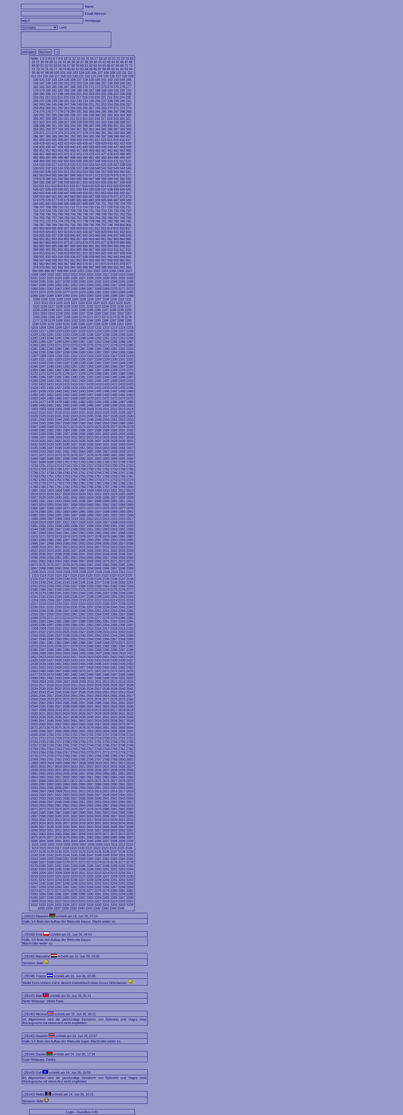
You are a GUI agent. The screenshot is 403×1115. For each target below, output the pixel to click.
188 (97, 90)
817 (128, 228)
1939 (97, 526)
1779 (66, 483)
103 (75, 72)
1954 (113, 529)
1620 (42, 441)
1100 (44, 299)
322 (35, 122)
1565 (121, 423)
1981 (121, 536)
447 (116, 147)
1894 (50, 515)
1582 (50, 430)
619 (91, 186)
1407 (105, 380)
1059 (129, 285)
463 (116, 150)
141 (104, 79)
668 (97, 196)
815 (116, 228)
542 (110, 168)
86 (95, 69)
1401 (58, 380)
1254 (129, 338)
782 (110, 221)
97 (42, 72)
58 (73, 65)
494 (110, 157)
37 (82, 62)
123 (93, 76)
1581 (42, 430)
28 (42, 62)
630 (60, 189)
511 (116, 161)
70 (126, 65)
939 (91, 256)
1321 (42, 359)
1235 (82, 334)
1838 (121, 497)
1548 (90, 419)
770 (35, 221)
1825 (121, 494)
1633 (42, 444)
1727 (66, 469)
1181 (66, 320)
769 (128, 218)
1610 (66, 437)
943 (116, 256)
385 (128, 133)
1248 (82, 338)
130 (35, 79)
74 (42, 69)
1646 (42, 448)
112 (129, 72)
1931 (34, 526)
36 (77, 62)
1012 (66, 274)
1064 (66, 288)
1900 (97, 515)
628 (48, 189)
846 (110, 235)
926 (110, 253)
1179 (51, 320)
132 (48, 79)
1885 (82, 511)
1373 (42, 373)
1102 (59, 299)
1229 (34, 334)
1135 (112, 306)
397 (104, 136)
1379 (90, 373)
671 (116, 196)
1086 (34, 295)
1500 (121, 405)
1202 (128, 324)
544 (122, 168)
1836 (105, 497)
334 (110, 122)
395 (91, 136)
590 (110, 179)
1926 (97, 522)
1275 (90, 345)
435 (42, 147)
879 (116, 242)
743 (66, 214)
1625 (82, 441)
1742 (82, 472)
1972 (50, 536)
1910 (74, 518)
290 (35, 115)
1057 (113, 285)
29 (46, 62)
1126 (43, 306)
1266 (121, 341)
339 (42, 125)
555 (91, 171)
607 (116, 182)
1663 (74, 451)
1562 (97, 423)
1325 (74, 359)
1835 (97, 497)
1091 (74, 295)
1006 (120, 271)
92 (122, 69)
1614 (97, 437)
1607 (42, 437)
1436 (129, 387)
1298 (66, 352)
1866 (34, 508)
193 (128, 90)
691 (42, 203)
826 (85, 232)
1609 (58, 437)
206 (110, 94)
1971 (42, 536)
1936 (74, 526)
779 (91, 221)
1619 (34, 441)
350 (110, 125)
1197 (89, 324)
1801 (34, 490)
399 (116, 136)
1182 (74, 320)
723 (42, 210)
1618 (129, 437)
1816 (50, 494)
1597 (66, 433)
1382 (113, 373)
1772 (113, 480)
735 (116, 210)
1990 (90, 540)
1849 (105, 501)
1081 (97, 292)
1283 (50, 349)
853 (54, 239)
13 (78, 58)
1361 (50, 370)
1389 (66, 377)
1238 (105, 334)
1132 (89, 306)
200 (73, 94)
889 (79, 246)
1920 (50, 522)
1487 (121, 402)
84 (86, 69)
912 (122, 249)
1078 (74, 292)
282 (85, 111)
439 (66, 147)
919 (66, 253)
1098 (129, 295)
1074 (42, 292)
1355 (105, 366)
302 (110, 115)
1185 (97, 320)
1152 (43, 313)
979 (42, 267)
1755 (82, 476)
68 (117, 65)
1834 (90, 497)
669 (104, 196)
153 (79, 83)
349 (104, 125)
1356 (113, 366)
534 (60, 168)
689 (128, 200)
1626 (90, 441)
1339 (82, 363)
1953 (105, 529)
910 (110, 249)
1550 (105, 419)
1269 (42, 345)
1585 (74, 430)
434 (35, 147)
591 (116, 179)
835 (42, 235)
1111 (128, 299)
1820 (82, 494)
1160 (105, 313)
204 (97, 94)
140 (97, 79)
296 (73, 115)
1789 (42, 487)
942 (110, 256)
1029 (97, 278)
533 (54, 168)
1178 (43, 320)
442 (85, 147)
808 (73, 228)
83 (82, 69)
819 (42, 232)
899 (42, 249)
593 (128, 179)
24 (127, 58)
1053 (82, 285)
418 (35, 143)
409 (79, 140)
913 (128, 249)
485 (54, 157)
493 (104, 157)
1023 (50, 278)
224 (122, 97)
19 (105, 58)
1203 (34, 327)
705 (128, 203)
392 (73, 136)
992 (122, 267)
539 (91, 168)
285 (104, 111)
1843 (58, 501)
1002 (88, 271)
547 (42, 171)
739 (42, 214)
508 (97, 161)
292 (48, 115)
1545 (66, 419)
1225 (105, 331)
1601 (97, 433)
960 (122, 260)
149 (54, 83)
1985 (50, 540)
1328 (97, 359)
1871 (74, 508)
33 (64, 62)
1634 (50, 444)
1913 (97, 518)
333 (104, 122)
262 (60, 108)
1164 (36, 317)
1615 (105, 437)
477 (104, 154)
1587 (90, 430)
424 (73, 143)
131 (42, 79)
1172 (97, 317)
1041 (90, 281)
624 (122, 186)
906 (85, 249)
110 (118, 72)
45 (117, 62)
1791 (58, 487)
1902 (113, 515)
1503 (42, 409)
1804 (58, 490)
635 (91, 189)
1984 (42, 540)
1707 (113, 462)
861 (104, 239)
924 (97, 253)
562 (35, 175)
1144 (82, 310)
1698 (42, 462)
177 (128, 87)
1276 (97, 345)
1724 (42, 469)
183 (66, 90)
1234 (74, 334)
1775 (34, 483)
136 (73, 79)
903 (66, 249)
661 (54, 196)
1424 (34, 387)
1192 (50, 324)
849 (128, 235)
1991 (97, 540)
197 (54, 94)
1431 (90, 387)
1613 (90, 437)
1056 (105, 285)
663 (66, 196)
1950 (82, 529)
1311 (66, 356)
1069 (105, 288)
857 (79, 239)
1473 (113, 398)
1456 (82, 395)
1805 (66, 490)
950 (60, 260)
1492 (58, 405)
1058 (121, 285)
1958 (42, 533)
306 (35, 118)
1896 (66, 515)
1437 (34, 391)
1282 (42, 349)
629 (54, 189)
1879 (34, 511)
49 (33, 65)
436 (48, 147)
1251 (105, 338)
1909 (66, 518)
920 (73, 253)
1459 (105, 395)
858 (85, 239)
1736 (34, 472)
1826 (129, 494)
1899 (90, 515)
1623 (66, 441)
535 (66, 168)
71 (130, 65)
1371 (129, 370)
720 (122, 207)
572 (97, 175)
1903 (121, 515)
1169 (74, 317)
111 (124, 72)
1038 (66, 281)
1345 (129, 363)
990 (110, 267)
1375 (58, 373)
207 (116, 94)
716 (97, 207)
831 (116, 232)
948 (48, 260)
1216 (34, 331)
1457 (90, 395)
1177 (36, 320)
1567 (34, 426)
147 (42, 83)
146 (35, 83)
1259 (66, 341)
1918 (34, 522)
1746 (113, 472)
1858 (74, 504)
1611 (74, 437)
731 (91, 210)
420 (48, 143)
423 (66, 143)
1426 (50, 387)
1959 (50, 533)
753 (128, 214)
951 (66, 260)
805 (54, 228)
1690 (82, 458)
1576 (105, 426)
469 (54, 154)
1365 (82, 370)
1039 (74, 281)
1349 (58, 366)
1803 (50, 490)
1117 (74, 302)
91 (117, 69)
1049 (50, 285)
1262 (90, 341)
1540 (129, 416)
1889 (113, 511)
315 (91, 118)
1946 (50, 529)
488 (73, 157)
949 (54, 260)
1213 (113, 327)
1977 (90, 536)
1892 (34, 515)
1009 (42, 274)
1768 (82, 480)
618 (85, 186)
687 (116, 200)
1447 (113, 391)
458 (85, 150)
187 (91, 90)
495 (116, 157)
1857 (66, 504)
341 (54, 125)
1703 (82, 462)
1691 (90, 458)
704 (122, 203)
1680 (105, 455)
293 (54, 115)
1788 (34, 487)
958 (110, 260)
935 (66, 256)
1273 (74, 345)
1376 (66, 373)
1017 (105, 274)
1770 (97, 480)
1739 (58, 472)
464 (122, 150)
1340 (90, 363)
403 (42, 140)
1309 (50, 356)
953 (79, 260)
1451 (42, 395)
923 (91, 253)
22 (118, 58)
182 (60, 90)
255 (116, 104)
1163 (128, 313)
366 (110, 129)
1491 (50, 405)
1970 (34, 536)
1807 (82, 490)
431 (116, 143)
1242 (34, 338)
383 (116, 133)
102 (69, 72)
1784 (105, 483)
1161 (112, 313)
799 (116, 225)
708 (48, 207)
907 (91, 249)
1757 (97, 476)
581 (54, 179)
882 (35, 246)
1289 (97, 349)
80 (69, 69)
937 (79, 256)
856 (73, 239)
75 (46, 69)
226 (35, 101)
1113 (44, 302)
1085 (129, 292)
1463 (34, 398)
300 (97, 115)
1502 (34, 409)
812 (97, 228)
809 (79, 228)
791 (66, 225)
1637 (74, 444)
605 (104, 182)
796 (97, 225)
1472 (105, 398)
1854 (42, 504)
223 (116, 97)
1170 (82, 317)
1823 (105, 494)
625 (128, 186)
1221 (74, 331)
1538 (113, 416)
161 (128, 83)
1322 (50, 359)
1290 (105, 349)
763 (91, 218)
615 (66, 186)
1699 (50, 462)
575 (116, 175)
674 (35, 200)
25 (131, 58)
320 (122, 118)
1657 (129, 448)
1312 (74, 356)
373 (54, 133)
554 (85, 171)
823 (66, 232)
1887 (97, 511)
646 (60, 193)
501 (54, 161)
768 (122, 218)
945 (128, 256)
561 (128, 171)
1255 (34, 341)
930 (35, 256)
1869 (58, 508)
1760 (121, 476)
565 (54, 175)
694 (60, 203)
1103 (67, 299)
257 (128, 104)
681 (79, 200)
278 (60, 111)
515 (42, 164)
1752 (58, 476)
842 (85, 235)
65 (104, 65)
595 (42, 182)
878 (110, 242)
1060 (34, 288)
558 (110, 171)
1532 (66, 416)
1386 (42, 377)
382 (110, 133)
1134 (105, 306)
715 (91, 207)
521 (79, 164)
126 (112, 76)
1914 (105, 518)
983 (66, 267)
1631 (129, 441)
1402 (66, 380)
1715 (74, 465)
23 (122, 58)
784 (122, 221)
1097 (121, 295)
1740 (66, 472)
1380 (97, 373)
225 (128, 97)
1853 (34, 504)
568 (73, 175)
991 (116, 267)
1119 (89, 302)
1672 (42, 455)
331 (91, 122)
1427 (58, 387)
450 (35, 150)
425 (79, 143)
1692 (97, 458)
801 (128, 225)
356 (48, 129)
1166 (51, 317)
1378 (82, 373)
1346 (34, 366)
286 (110, 111)
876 (97, 242)
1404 (82, 380)
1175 (120, 317)
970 (85, 264)
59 (77, 65)
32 (60, 62)
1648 (58, 448)
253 (104, 104)
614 (60, 186)
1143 (74, 310)
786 (35, 225)
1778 (58, 483)
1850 (113, 501)
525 (104, 164)
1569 (50, 426)
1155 (66, 313)
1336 (58, 363)
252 (97, 104)
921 (79, 253)
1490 (42, 405)
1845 (74, 501)
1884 (74, 511)
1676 (74, 455)
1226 (113, 331)
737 (128, 210)
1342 (105, 363)
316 (97, 118)
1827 (34, 497)
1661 (58, 451)
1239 (113, 334)
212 (47, 97)
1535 (90, 416)
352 (122, 125)
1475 (129, 398)
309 (54, 118)
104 (81, 72)
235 (91, 101)
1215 (129, 327)
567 (66, 175)
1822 (97, 494)
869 (54, 242)
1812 (121, 490)
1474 (121, 398)
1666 (97, 451)
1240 (121, 334)
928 (122, 253)
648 (73, 193)
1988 (74, 540)
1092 (82, 295)
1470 (90, 398)
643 (42, 193)
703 (116, 203)
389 (54, 136)
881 (128, 242)
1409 (121, 380)
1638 (82, 444)
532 (48, 168)
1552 (121, 419)
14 (83, 58)
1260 (74, 341)
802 (35, 228)
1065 (74, 288)
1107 (98, 299)
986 (85, 267)
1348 (50, 366)
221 (103, 97)
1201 (120, 324)
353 (128, 125)
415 (116, 140)
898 (35, 249)
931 (42, 256)
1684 (34, 458)
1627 (97, 441)
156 (97, 83)
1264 (105, 341)
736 (122, 210)
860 (97, 239)
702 (110, 203)
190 (110, 90)
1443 (82, 391)
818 (35, 232)
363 (91, 129)
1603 (113, 433)
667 (91, 196)
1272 (66, 345)
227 (42, 101)
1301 (90, 352)
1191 (43, 324)
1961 (66, 533)
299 (91, 115)
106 (93, 72)
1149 (120, 310)
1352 (82, 366)
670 (110, 196)
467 (42, 154)
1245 (58, 338)
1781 (82, 483)
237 (104, 101)
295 (66, 115)
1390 (74, 377)
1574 (90, 426)
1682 (121, 455)
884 (48, 246)
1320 (34, 359)
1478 (50, 402)
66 (108, 65)
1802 (42, 490)
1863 (113, 504)
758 (60, 218)
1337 (66, 363)
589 (104, 179)
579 (42, 179)
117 (57, 76)
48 (130, 62)
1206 (58, 327)
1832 (74, 497)
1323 (58, 359)
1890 (121, 511)
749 (104, 214)
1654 (105, 448)
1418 (90, 384)
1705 (97, 462)
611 (41, 186)
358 (60, 129)
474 (85, 154)
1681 (113, 455)
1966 (105, 533)
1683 (129, 455)
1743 (90, 472)
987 (91, 267)
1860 (90, 504)
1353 (90, 366)
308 (48, 118)
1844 (66, 501)
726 (60, 210)
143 (116, 79)
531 (42, 168)
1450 (34, 395)
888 (73, 246)
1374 (50, 373)
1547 (82, 419)
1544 (58, 419)
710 (60, 207)
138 (85, 79)
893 (104, 246)
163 (42, 87)
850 (35, 239)
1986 (58, 540)
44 (113, 62)
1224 (97, 331)
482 (35, 157)
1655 (113, 448)
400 (122, 136)
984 (73, 267)
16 (92, 58)
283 (91, 111)
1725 (50, 469)
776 (73, 221)
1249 (90, 338)
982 (60, 267)
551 (66, 171)
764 (97, 218)
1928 (113, 522)
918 (60, 253)
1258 (58, 341)
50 (38, 65)
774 (60, 221)
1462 (129, 395)
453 (54, 150)
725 (54, 210)
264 (73, 108)
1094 (97, 295)
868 (48, 242)
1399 (42, 380)
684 (97, 200)
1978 (97, 536)
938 (85, 256)
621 (103, 186)
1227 (121, 331)
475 (91, 154)
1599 (82, 433)
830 (110, 232)
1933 (50, 526)
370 (35, 133)
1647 (50, 448)
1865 (129, 504)
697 (79, 203)
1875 (105, 508)
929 (128, 253)
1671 (34, 455)
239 (116, 101)
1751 (50, 476)
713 (78, 207)
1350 (66, 366)
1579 (129, 426)
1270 (50, 345)
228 (48, 101)
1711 (42, 465)
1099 (36, 299)
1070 (113, 288)
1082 (105, 292)
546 (35, 171)
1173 (105, 317)
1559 (74, 423)
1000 (72, 271)
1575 (97, 426)
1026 (74, 278)
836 (48, 235)
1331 (121, 359)
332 (97, 122)
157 (104, 83)
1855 (50, 504)
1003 (96, 271)
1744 (97, 472)
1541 (34, 419)
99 (51, 72)
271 (116, 108)
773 (54, 221)
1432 (97, 387)
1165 (43, 317)
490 (85, 157)
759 (66, 218)
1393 (97, 377)
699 (91, 203)
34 (69, 62)
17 (96, 58)
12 (74, 58)
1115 (59, 302)
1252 (113, 338)
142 (110, 79)
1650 (74, 448)
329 (79, 122)
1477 (42, 402)
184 (73, 90)
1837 (113, 497)
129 (130, 76)
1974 (66, 536)
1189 (128, 320)
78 (60, 69)
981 (54, 267)
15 (87, 58)
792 (73, 225)
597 (54, 182)
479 (116, 154)
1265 (113, 341)
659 (42, 196)
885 (54, 246)
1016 (97, 274)
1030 (105, 278)
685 (104, 200)
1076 (58, 292)
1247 (74, 338)
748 (97, 214)
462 (110, 150)
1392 (90, 377)
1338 (74, 363)
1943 (129, 526)
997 (53, 271)
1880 (42, 511)
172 (97, 87)
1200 (112, 324)
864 (122, 239)
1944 (34, 529)
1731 (97, 469)
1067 (90, 288)
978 (35, 267)
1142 (66, 310)
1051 (66, 285)
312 (72, 118)
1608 (50, 437)
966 (60, 264)
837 (54, 235)
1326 (82, 359)
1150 (128, 310)
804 (48, 228)
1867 (42, 508)
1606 (34, 437)
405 (54, 140)
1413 (50, 384)
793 (79, 225)
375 (66, 133)
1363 (66, 370)
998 (59, 271)
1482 (82, 402)
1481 (74, 402)
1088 (50, 295)
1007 (128, 271)
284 (97, 111)
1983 (34, 540)
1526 (121, 412)
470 (60, 154)
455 (66, 150)
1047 (34, 285)
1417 (82, 384)
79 (64, 69)
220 (97, 97)
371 (42, 133)
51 (42, 65)
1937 (82, 526)
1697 (34, 462)
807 (66, 228)
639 (116, 189)
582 (60, 179)
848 (122, 235)
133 (54, 79)
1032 (121, 278)
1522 (90, 412)
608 (122, 182)
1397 (129, 377)
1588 (97, 430)
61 (86, 65)
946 (35, 260)
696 (73, 203)
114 (39, 76)
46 (122, 62)
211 (41, 97)
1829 (50, 497)
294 (60, 115)
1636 (66, 444)
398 (110, 136)
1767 (74, 480)
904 (73, 249)
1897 (74, 515)
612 (47, 186)
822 (60, 232)
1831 (66, 497)
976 (122, 264)
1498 (105, 405)
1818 (66, 494)
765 (104, 218)
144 (122, 79)
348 (97, 125)
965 (54, 264)
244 (48, 104)
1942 (121, 526)
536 (73, 168)
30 (51, 62)
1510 (98, 409)
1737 (42, 472)
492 (97, 157)
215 (66, 97)
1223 (90, 331)
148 (48, 83)
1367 (97, 370)
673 (128, 196)
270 (110, 108)
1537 (105, 416)
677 (54, 200)
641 (128, 189)
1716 (82, 465)
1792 (66, 487)
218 (85, 97)
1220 (66, 331)
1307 (34, 356)
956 (97, 260)
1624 (74, 441)
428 (97, 143)
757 (54, 218)
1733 (113, 469)
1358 (129, 366)
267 (91, 108)
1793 (74, 487)
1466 (58, 398)
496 (122, 157)
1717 (90, 465)
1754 (74, 476)
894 (110, 246)
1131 (82, 306)
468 (48, 154)
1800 (129, 487)
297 (79, 115)
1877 (121, 508)
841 (79, 235)
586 (85, 179)
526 (110, 164)
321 (128, 118)
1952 (97, 529)
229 (54, 101)
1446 (105, 391)
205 (104, 94)
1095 (105, 295)
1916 (121, 518)
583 (66, 179)
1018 (113, 274)
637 (104, 189)
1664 (82, 451)
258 (35, 108)
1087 (42, 295)
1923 (74, 522)
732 (97, 210)
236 (97, 101)
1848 (97, 501)
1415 (66, 384)
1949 (74, 529)
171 (91, 87)
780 (97, 221)
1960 (58, 533)
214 (60, 97)
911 (116, 249)
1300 (82, 352)
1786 (121, 483)
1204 (42, 327)
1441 (66, 391)
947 (42, 260)
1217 (42, 331)
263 (66, 108)
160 (122, 83)
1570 (58, 426)
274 (35, 111)
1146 (97, 310)
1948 (66, 529)
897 (128, 246)
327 (66, 122)
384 (122, 133)
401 (128, 136)
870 (60, 242)
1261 (82, 341)
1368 (105, 370)
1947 (58, 529)
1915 (113, 518)
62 (91, 65)
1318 (121, 356)
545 (128, 168)
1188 (120, 320)
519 (66, 164)
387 (42, 136)
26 (33, 62)
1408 (113, 380)
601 (79, 182)
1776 (42, 483)
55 (60, 65)
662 (60, 196)
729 (79, 210)
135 (66, 79)
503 (66, 161)
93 (126, 69)
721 (128, 207)
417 (128, 140)
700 (97, 203)
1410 (129, 380)
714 (85, 207)
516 (48, 164)
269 (104, 108)
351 (116, 125)
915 (42, 253)
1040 (82, 281)
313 (78, 118)
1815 (42, 494)
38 (86, 62)
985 (79, 267)
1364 (74, 370)
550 (60, 171)
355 (42, 129)
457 (79, 150)
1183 (82, 320)
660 (48, 196)
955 (91, 260)
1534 (82, 416)
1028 (90, 278)
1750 (42, 476)
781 (104, 221)
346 (85, 125)
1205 (50, 327)
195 (42, 94)
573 (104, 175)
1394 (105, 377)
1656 (121, 448)
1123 (119, 302)
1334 (42, 363)
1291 (113, 349)
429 (104, 143)
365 (104, 129)
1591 (121, 430)
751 (116, 214)
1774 (129, 480)
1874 (97, 508)
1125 (36, 306)
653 (104, 193)
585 (79, 179)
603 (91, 182)
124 (99, 76)
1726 (58, 469)
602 (85, 182)
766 (110, 218)
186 (85, 90)
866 (35, 242)
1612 (82, 437)
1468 (74, 398)
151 (66, 83)
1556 (50, 423)
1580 (34, 430)
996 (47, 271)
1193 (58, 324)
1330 (113, 359)
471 (66, 154)
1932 (42, 526)
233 (79, 101)
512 (122, 161)
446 (110, 147)
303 (116, 115)
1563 (105, 423)
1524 (105, 412)
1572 (74, 426)
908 (97, 249)
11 (69, 58)
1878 (129, 508)
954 (85, 260)
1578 (121, 426)
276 (48, 111)
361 (79, 129)
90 (113, 69)
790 (60, 225)
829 (104, 232)
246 (60, 104)
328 (73, 122)
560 (122, 171)
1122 (111, 302)
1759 (113, 476)
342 (60, 125)
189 (104, 90)
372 (48, 133)
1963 (82, 533)
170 (85, 87)
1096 (113, 295)
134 (60, 79)
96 (38, 72)
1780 (74, 483)
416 (122, 140)
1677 (82, 455)
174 (110, 87)
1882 (58, 511)
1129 (66, 306)
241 (128, 101)
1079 (82, 292)
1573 (82, 426)
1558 (66, 423)
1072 (129, 288)
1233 (66, 334)
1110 (121, 299)
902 (60, 249)
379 (91, 133)
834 (35, 235)
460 (97, 150)
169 (79, 87)
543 (116, 168)
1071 (121, 288)
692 (48, 203)
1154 (59, 313)
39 (91, 62)
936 (73, 256)
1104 (75, 299)
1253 (121, 338)
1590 (113, 430)
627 (42, 189)
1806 (74, 490)
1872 (82, 508)
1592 (129, 430)
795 (91, 225)
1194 (66, 324)
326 (60, 122)
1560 (82, 423)
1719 (105, 465)
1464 (42, 398)
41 (99, 62)
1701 (66, 462)
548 (48, 171)
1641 (105, 444)
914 (35, 253)
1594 (42, 433)
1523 (97, 412)
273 (128, 108)
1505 (58, 409)
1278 (113, 345)
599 (66, 182)
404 (48, 140)
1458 (97, 395)
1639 (90, 444)
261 (54, 108)
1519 (66, 412)
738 (35, 214)
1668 (113, 451)
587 (91, 179)
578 (35, 179)
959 (116, 260)
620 (97, 186)
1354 (97, 366)
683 (91, 200)
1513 (121, 409)
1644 (129, 444)
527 (116, 164)
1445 (97, 391)
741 (54, 214)
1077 (66, 292)
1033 (129, 278)
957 (104, 260)
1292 (121, 349)
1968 (121, 533)
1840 (34, 501)
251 (91, 104)
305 (128, 115)
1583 (58, 430)
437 (54, 147)
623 (116, 186)
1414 (58, 384)
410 (85, 140)
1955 (121, 529)
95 (33, 72)
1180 (59, 320)
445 (104, 147)
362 (85, 129)
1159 (97, 313)
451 (42, 150)
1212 (105, 327)
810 (85, 228)
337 (128, 122)
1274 (82, 345)
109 (112, 72)
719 (116, 207)
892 (97, 246)
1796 (97, 487)
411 (91, 140)
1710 (34, 465)
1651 (82, 448)
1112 (37, 302)
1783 (97, 483)
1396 (121, 377)
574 (110, 175)
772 (48, 221)
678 (60, 200)
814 (109, 228)
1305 (121, 352)
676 (48, 200)
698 (85, 203)
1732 (105, 469)
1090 (66, 295)
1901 (105, 515)
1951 (90, 529)
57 (69, 65)
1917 (129, 518)
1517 (50, 412)
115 (45, 76)
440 (73, 147)
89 (108, 69)
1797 (105, 487)
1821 (90, 494)
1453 (58, 395)
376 (73, 133)
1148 (112, 310)
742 (60, 214)
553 (79, 171)
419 (42, 143)
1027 (82, 278)
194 (35, 94)
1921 (58, 522)
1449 (129, 391)
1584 (66, 430)
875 (91, 242)
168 (73, 87)
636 (97, 189)
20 (109, 58)
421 (54, 143)
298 (85, 115)
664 (73, 196)
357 (54, 129)
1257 (50, 341)
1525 (113, 412)
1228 (129, 331)
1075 (50, 292)
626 (35, 189)
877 (104, 242)
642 (35, 193)
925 (104, 253)
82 (77, 69)
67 (113, 65)
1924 (82, 522)
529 (128, 164)
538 (85, 168)
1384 (129, 373)
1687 (58, 458)
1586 (82, 430)
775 (66, 221)
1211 (98, 327)
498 (35, 161)
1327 (90, 359)
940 (97, 256)
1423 (129, 384)
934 (60, 256)
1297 (58, 352)
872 (73, 242)
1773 (121, 480)
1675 (66, 455)
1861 (97, 504)
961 (128, 260)
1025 (66, 278)
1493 (66, 405)
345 (79, 125)
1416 (74, 384)
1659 (42, 451)
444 (97, 147)
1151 (36, 313)
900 (48, 249)
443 (91, 147)
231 (66, 101)
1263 (97, 341)
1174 (112, 317)
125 (106, 76)
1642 (113, 444)
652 (97, 193)
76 (51, 69)
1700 (58, 462)
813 (103, 228)
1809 (98, 490)
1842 (50, 501)
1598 (74, 433)
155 (91, 83)
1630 (121, 441)
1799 (121, 487)
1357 (121, 366)
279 (66, 111)
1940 (105, 526)
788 (48, 225)
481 (128, 154)
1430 (82, 387)
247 (66, 104)
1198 (97, 324)
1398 (34, 380)
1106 (90, 299)
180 (48, 90)
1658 (34, 451)
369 (128, 129)
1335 (50, 363)
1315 (97, 356)
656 (122, 193)
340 (48, 125)
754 (35, 218)
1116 (66, 302)
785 (128, 221)
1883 (66, 511)
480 (122, 154)
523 (91, 164)
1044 (113, 281)
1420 (105, 384)
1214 (121, 327)
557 (104, 171)
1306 (129, 352)
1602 (105, 433)
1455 (74, 395)
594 (35, 182)
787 (42, 225)
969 (79, 264)
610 (35, 186)
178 (35, 90)
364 (97, 129)
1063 (58, 288)
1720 (113, 465)
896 (122, 246)
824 (73, 232)
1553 (129, 419)
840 (73, 235)
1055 (97, 285)
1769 (90, 480)
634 (85, 189)
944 (122, 256)
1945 (42, 529)
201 (79, 94)
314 (85, 118)
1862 (105, 504)
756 (48, 218)
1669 (121, 451)
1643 (121, 444)
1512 (113, 409)
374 (60, 133)
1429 (74, 387)
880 (122, 242)
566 (60, 175)
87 (99, 69)
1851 (121, 501)
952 (73, 260)
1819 (74, 494)
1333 (34, 363)
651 (91, 193)
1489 (34, 405)
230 (60, 101)
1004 (104, 271)
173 (104, 87)
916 (48, 253)
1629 (113, 441)
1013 (74, 274)
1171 (89, 317)
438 (60, 147)
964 (48, 264)
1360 (42, 370)
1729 (82, 469)
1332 (129, 359)
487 (66, 157)
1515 (34, 412)
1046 (129, 281)
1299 (74, 352)
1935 (66, 526)
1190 (35, 324)
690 (35, 203)
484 (48, 157)
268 (97, 108)
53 (51, 65)
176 (122, 87)
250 (85, 104)
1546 (74, 419)
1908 (58, 518)
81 (73, 69)
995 (41, 271)
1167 (59, 317)
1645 (34, 448)
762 (85, 218)
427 (91, 143)
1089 (58, 295)
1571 (66, 426)
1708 (121, 462)
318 (109, 118)
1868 (50, 508)
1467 (66, 398)
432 (122, 143)
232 (73, 101)
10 (65, 58)
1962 (74, 533)
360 (73, 129)
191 (116, 90)
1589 (105, 430)
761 (79, 218)
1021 (34, 278)
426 (85, 143)
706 (35, 207)
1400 (50, 380)
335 (116, 122)
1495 (82, 405)
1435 (121, 387)
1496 (90, 405)
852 (48, 239)
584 (73, 179)
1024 (58, 278)
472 (73, 154)
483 (42, 157)
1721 (121, 465)
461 (104, 150)
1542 (42, 419)
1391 (82, 377)
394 (85, 136)
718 (109, 207)
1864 (121, 504)
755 (42, 218)
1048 (42, 285)
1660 (50, 451)
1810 (106, 490)
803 (42, 228)
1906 (42, 518)
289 (128, 111)
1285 (66, 349)
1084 (121, 292)
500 (48, 161)
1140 (51, 310)
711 (66, 207)
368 (122, 129)
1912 (90, 518)
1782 (90, 483)
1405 (90, 380)
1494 (74, 405)
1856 (58, 504)
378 (85, 133)
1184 (89, 320)
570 (85, 175)
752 (122, 214)
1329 (105, 359)
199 (66, 94)
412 (97, 140)
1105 (82, 299)
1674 (58, 455)
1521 (82, 412)
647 (66, 193)
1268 (34, 345)
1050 (58, 285)
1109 (113, 299)
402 (35, 140)
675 (42, 200)
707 (42, 207)
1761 (129, 476)
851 (42, 239)
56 (64, 65)
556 (97, 171)
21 (114, 58)
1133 (97, 306)
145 (128, 79)
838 (60, 235)
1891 (129, 511)
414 (109, 140)
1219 (58, 331)
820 (48, 232)
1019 (121, 274)
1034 (34, 281)
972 (97, 264)
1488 (129, 402)
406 (60, 140)
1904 (129, 515)
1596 (58, 433)
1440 (58, 391)
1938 (90, 526)
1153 (51, 313)
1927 (105, 522)
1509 (90, 409)
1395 (113, 377)
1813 (129, 490)
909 (104, 249)
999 (65, 271)
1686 (50, 458)
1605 (129, 433)
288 (122, 111)
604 (97, 182)
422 (60, 143)
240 (122, 101)
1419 (97, 384)
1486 (113, 402)
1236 (90, 334)
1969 (129, 533)
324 (48, 122)
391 (66, 136)
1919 (42, 522)
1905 (34, 518)
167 (66, 87)
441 (79, 147)
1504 (50, 409)
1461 (121, 395)
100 (56, 72)
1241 (129, 334)
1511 (106, 409)
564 (48, 175)
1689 (74, 458)
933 (54, 256)
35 (73, 62)
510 (110, 161)
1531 (58, 416)
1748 (129, 472)
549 (54, 171)
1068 (97, 288)
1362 (58, 370)
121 (81, 76)
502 (60, 161)
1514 (129, 409)
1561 (90, 423)
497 (128, 157)
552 (73, 171)
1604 (121, 433)
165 (54, 87)
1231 (50, 334)
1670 (129, 451)
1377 (74, 373)
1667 (105, 451)
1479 (58, 402)
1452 (50, 395)
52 (46, 65)
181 (54, 90)
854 (60, 239)
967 (66, 264)
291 (42, 115)
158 (110, 83)
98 (47, 72)
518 (60, 164)
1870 (66, 508)
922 (85, 253)
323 (42, 122)
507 (91, 161)
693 (54, 203)
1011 (58, 274)
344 (73, 125)
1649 (66, 448)
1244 (50, 338)
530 (35, 168)
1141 (59, 310)
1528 (34, 416)
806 (60, 228)
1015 (90, 274)
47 (126, 62)
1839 (129, 497)
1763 (42, 480)
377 (79, 133)
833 (128, 232)
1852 (129, 501)
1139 (43, 310)
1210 (90, 327)
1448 (121, 391)
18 (100, 58)
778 (85, 221)
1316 (105, 356)
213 (54, 97)
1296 (50, 352)
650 (85, 193)
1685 (42, 458)
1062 (50, 288)
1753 (66, 476)
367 (116, 129)
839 (66, 235)
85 (91, 69)
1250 (97, 338)
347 (91, 125)
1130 (74, 306)
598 (60, 182)
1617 (121, 437)
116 (51, 76)
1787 (129, 483)
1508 (82, 409)
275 (42, 111)
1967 (113, 533)
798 (110, 225)
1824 (113, 494)
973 (104, 264)
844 (97, 235)
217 (78, 97)
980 (48, 267)
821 (54, 232)
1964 (90, 533)
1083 (113, 292)
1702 (74, 462)
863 (116, 239)
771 (42, 221)
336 (122, 122)
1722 (129, 465)
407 (66, 140)
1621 (50, 441)
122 (87, 76)
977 (128, 264)
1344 (121, 363)
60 (82, 65)
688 (122, 200)
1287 (82, 349)
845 (104, 235)
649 (79, 193)
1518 (58, 412)
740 (48, 214)
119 (68, 76)
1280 (129, 345)
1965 (97, 533)
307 (42, 118)
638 (110, 189)
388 (48, 136)
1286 (74, 349)
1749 (34, 476)
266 (85, 108)
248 (73, 104)
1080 (90, 292)
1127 (51, 306)
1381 (105, 373)
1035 (42, 281)
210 (35, 97)
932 (48, 256)
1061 (42, 288)
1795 (90, 487)
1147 (105, 310)
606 (110, 182)
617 (78, 186)
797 (104, 225)
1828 (42, 497)
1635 (58, 444)
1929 (121, 522)
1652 (90, 448)
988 (97, 267)
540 (97, 168)
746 (85, 214)
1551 (113, 419)
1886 (90, 511)
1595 (50, 433)
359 (66, 129)
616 (72, 186)
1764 (50, 480)
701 (104, 203)
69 (122, 65)
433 (128, 143)
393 (79, 136)
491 (91, 157)
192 (122, 90)
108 (106, 72)
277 (54, 111)
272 (122, 108)
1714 (66, 465)
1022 (42, 278)
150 (60, 83)
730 (85, 210)
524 (97, 164)
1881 (50, 511)
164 (48, 87)
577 (128, 175)
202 (85, 94)
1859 (82, 504)
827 (91, 232)
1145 (89, 310)
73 (38, 69)
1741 (74, 472)
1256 (42, 341)
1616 (113, 437)
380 (97, 133)
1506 (66, 409)
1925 (90, 522)
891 (91, 246)
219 (91, 97)
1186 (105, 320)
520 (73, 164)
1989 (82, 540)
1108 (105, 299)
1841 (42, 501)
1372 (34, 373)
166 (60, 87)
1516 (42, 412)
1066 (82, 288)
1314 (90, 356)
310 (60, 118)
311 (66, 118)
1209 (82, 327)
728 (73, 210)
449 (128, 147)
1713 (58, 465)
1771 (105, 480)
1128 (59, 306)
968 (73, 264)
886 (60, 246)
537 (79, 168)
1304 (113, 352)
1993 (113, 540)
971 (91, 264)
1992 (105, 540)
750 (110, 214)
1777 (50, 483)
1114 (52, 302)
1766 (66, 480)
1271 (58, 345)
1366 (90, 370)
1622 (58, 441)
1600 (90, 433)
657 (128, 193)
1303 (105, 352)
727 (66, 210)
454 (60, 150)
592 (122, 179)
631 (66, 189)
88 (104, 69)
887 (66, 246)
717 (103, 207)
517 (54, 164)
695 (66, 203)
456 (73, 150)
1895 (58, 515)
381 (104, 133)
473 (79, 154)
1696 (129, 458)
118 (62, 76)
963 (42, 264)
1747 (121, 472)
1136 (120, 306)
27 (38, 62)
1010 (50, 274)
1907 (50, 518)
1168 (66, 317)
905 (79, 249)
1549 (97, 419)
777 (79, 221)
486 (60, 157)
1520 (74, 412)
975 (116, 264)
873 (79, 242)
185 (79, 90)
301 (104, 115)
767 (116, 218)
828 (97, 232)
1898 (82, 515)
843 (91, 235)
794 (85, 225)
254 (110, 104)
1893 (42, 515)
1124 (127, 302)
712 (72, 207)
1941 (113, 526)
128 (124, 76)
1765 (58, 480)
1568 (42, 426)
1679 (97, 455)
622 (109, 186)
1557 (58, 423)
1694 (113, 458)
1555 (42, 423)
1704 (90, 462)
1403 (74, 380)
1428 (66, 387)
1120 (96, 302)
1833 (82, 497)
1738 (50, 472)
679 (66, 200)
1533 (74, 416)
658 (35, 196)
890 (85, 246)
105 (87, 72)
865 (128, 239)
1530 (50, 416)
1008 (34, 274)
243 (42, 104)
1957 (34, 533)
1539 (121, 416)
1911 (82, 518)
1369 (113, 370)
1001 (80, 271)
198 (60, 94)
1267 (129, 341)
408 (73, 140)
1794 (82, 487)
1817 (58, 494)
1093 (90, 295)
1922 (66, 522)
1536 (97, 416)
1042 (97, 281)
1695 (121, 458)
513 (128, 161)
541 (104, 168)
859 (91, 239)
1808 (90, 490)
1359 (34, 370)
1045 (121, 281)
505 (79, 161)
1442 (74, 391)
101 (62, 72)
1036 (50, 281)
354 (35, 129)
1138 (36, 310)
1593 (34, 433)
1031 (113, 278)
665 (79, 196)
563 (42, 175)
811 (91, 228)
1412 (42, 384)
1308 (42, 356)
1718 (97, 465)
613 (54, 186)
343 (66, 125)
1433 (105, 387)
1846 (82, 501)
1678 (90, 455)
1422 (121, 384)
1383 (121, 373)
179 (42, 90)
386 (35, 136)
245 (54, 104)
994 (34, 271)
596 (48, 182)
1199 (104, 324)
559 (116, 171)
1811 (114, 490)
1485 (105, 402)
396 (97, 136)
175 (116, 87)
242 (35, 104)
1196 (81, 324)
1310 (58, 356)
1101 (52, 299)
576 (122, 175)
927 (116, 253)
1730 (90, 469)
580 (48, 179)
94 (130, 69)
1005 (112, 271)
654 (110, 193)
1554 (34, 423)
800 (122, 225)
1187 (112, 320)
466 (35, 154)
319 (116, 118)
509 (104, 161)
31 (55, 62)
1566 (129, 423)
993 (128, 267)
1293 (129, 349)
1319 (129, 356)
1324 (66, 359)
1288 (90, 349)
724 (48, 210)
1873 (90, 508)
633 (79, 189)
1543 (50, 419)
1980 (113, 536)
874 (85, 242)
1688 (66, 458)
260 (48, 108)
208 (122, 94)
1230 (42, 334)
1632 (34, 444)
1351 (74, 366)
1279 (121, 345)
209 (128, 94)
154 (85, 83)
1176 (128, 317)
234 (85, 101)
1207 (66, 327)
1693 (105, 458)
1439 (50, 391)
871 (66, 242)
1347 (42, 366)
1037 (58, 281)
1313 (82, 356)
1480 (66, 402)
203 (91, 94)
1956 (129, 529)
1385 (34, 377)
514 (35, 164)
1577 (113, 426)
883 (42, 246)
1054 (90, 285)
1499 (113, 405)
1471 (97, 398)
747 (91, 214)
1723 (34, 469)
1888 (105, 511)
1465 (50, 398)
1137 (128, 306)
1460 (113, 395)
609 (128, 182)
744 (73, 214)
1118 (81, 302)
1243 (42, 338)
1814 (34, 494)
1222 (82, 331)
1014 (82, 274)
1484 (97, 402)
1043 (105, 281)
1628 (105, 441)
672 (122, 196)
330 (85, 122)
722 (35, 210)
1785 (113, 483)
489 (79, 157)
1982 (129, 536)
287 (116, 111)
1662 (66, 451)
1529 (42, 416)
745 (79, 214)
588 (97, 179)
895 (116, 246)
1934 (58, 526)
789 (54, 225)
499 (42, 161)
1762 (34, 480)
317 (103, 118)
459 (91, 150)
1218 (50, 331)
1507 (74, 409)
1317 (113, 356)
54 (55, 65)
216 (72, 97)
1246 (66, 338)
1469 (82, 398)
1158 (89, 313)
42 (104, 62)
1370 (121, 370)
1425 (42, 387)
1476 (34, 402)
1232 (58, 334)
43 (108, 62)
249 (79, 104)
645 (54, 193)
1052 (74, 285)
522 (85, 164)
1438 (42, 391)
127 (118, 76)
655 (116, 193)
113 (33, 76)
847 (116, 235)
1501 (129, 405)
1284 (58, 349)
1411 (34, 384)
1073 (34, 292)
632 (73, 189)
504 (73, 161)
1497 (97, 405)
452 (48, 150)
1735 (129, 469)
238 (110, 101)
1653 (97, 448)
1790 (50, 487)
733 (104, 210)
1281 (34, 349)
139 (91, 79)
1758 (105, 476)
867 (42, 242)
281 (79, 111)
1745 (105, 472)
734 (110, 210)
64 (99, 65)
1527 (129, 412)
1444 (90, 391)
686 (110, 200)
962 (35, 264)
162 (35, 87)
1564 (113, 423)
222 (109, 97)
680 (73, 200)
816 (122, 228)
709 (54, 207)
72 (33, 69)
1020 (129, 274)
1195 (74, 324)
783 (116, 221)
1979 (105, 536)
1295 (42, 352)
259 (42, 108)
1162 (120, 313)
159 (116, 83)
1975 (74, 536)
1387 (50, 377)
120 (75, 76)
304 (122, 115)
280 (73, 111)
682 (85, 200)
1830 (58, 497)
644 (48, 193)
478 (110, 154)
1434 (113, 387)
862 (110, 239)
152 (73, 83)
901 (54, 249)
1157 (82, 313)
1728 (74, 469)
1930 (129, 522)
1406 (97, 380)
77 (55, 69)
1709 (129, 462)
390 (60, 136)
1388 (58, 377)
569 (79, 175)
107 (100, 72)
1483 (90, 402)
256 (122, 104)
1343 (113, 363)
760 (73, 218)
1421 (113, 384)
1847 (90, 501)
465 (128, 150)
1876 (113, 508)
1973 (58, 536)
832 (122, 232)
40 (95, 62)
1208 (74, 327)
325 (54, 122)
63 (95, 65)
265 (79, 108)
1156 (74, 313)
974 (110, 264)
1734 (121, 469)
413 (103, 140)
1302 (97, 352)
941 (104, 256)
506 (85, 161)
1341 (97, 363)
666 (85, 196)
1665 (90, 451)
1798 (113, 487)
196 (48, 94)
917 (54, 253)
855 (66, 239)
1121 (104, 302)
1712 (50, 465)
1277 (105, 345)
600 (73, 182)
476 (97, 154)
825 (79, 232)
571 (91, 175)
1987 (66, 540)
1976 (82, 536)
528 (122, 164)
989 (104, 267)
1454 (66, 395)
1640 (97, 444)
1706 (105, 462)
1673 (50, 455)
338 (35, 125)
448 (122, 147)
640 (122, 189)
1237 (97, 334)
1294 (34, 352)
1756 (90, 476)
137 (79, 79)
